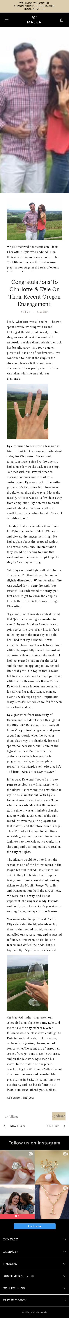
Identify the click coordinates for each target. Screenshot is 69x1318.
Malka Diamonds (39, 1312)
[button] (7, 20)
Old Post (52, 1126)
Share (61, 1116)
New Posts (17, 1126)
